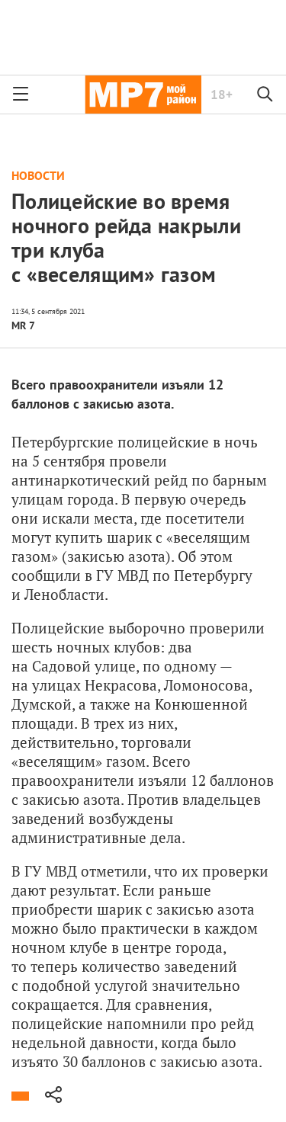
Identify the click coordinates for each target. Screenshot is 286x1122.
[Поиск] (265, 94)
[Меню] (20, 94)
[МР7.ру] (143, 94)
